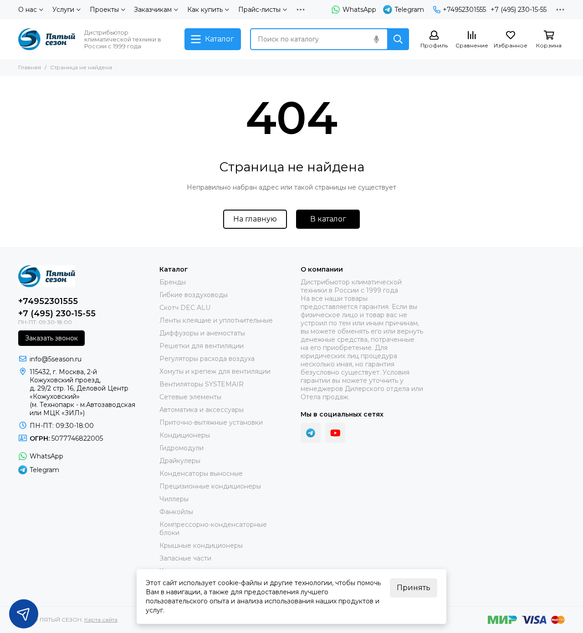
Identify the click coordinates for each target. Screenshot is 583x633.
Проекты (104, 9)
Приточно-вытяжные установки (211, 422)
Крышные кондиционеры (201, 545)
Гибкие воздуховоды (193, 295)
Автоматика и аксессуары (201, 410)
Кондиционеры (184, 435)
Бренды (172, 282)
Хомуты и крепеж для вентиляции (215, 371)
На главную (255, 219)
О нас (27, 9)
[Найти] (398, 39)
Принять (413, 587)
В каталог (328, 219)
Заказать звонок (51, 338)
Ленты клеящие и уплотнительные (216, 320)
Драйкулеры (179, 461)
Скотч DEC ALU (184, 308)
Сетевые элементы (190, 397)
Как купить (205, 9)
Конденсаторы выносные (201, 473)
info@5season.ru (56, 359)
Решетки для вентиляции (201, 346)
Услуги (63, 9)
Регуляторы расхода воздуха (207, 359)
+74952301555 (464, 9)
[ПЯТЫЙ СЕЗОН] (46, 39)
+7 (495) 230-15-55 (519, 9)
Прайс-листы (259, 9)
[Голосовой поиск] (376, 39)
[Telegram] (311, 433)
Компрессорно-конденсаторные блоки (213, 528)
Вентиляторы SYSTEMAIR (201, 384)
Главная (29, 67)
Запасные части (185, 558)
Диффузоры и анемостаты (202, 333)
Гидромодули (181, 448)
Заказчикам (153, 9)
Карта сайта (101, 619)
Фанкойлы (176, 512)
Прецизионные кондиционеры (210, 486)
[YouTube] (335, 433)
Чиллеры (174, 499)
